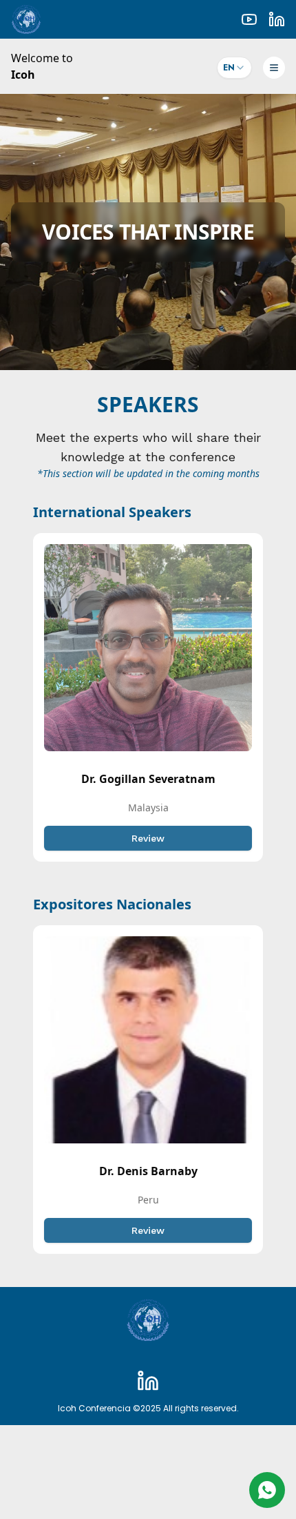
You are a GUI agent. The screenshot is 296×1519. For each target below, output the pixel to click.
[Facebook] (148, 1381)
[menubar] (278, 66)
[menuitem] (274, 68)
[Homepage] (148, 1320)
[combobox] (234, 68)
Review (148, 838)
